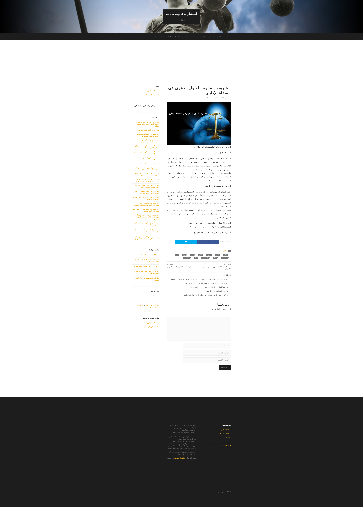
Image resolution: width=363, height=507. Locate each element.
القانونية (200, 255)
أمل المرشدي (216, 97)
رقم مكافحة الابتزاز (177, 36)
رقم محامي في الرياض (152, 94)
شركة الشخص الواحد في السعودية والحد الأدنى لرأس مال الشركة (205, 295)
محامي (227, 36)
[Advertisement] (181, 62)
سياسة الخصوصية (179, 458)
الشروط (209, 255)
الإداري (225, 255)
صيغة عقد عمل (226, 430)
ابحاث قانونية (192, 36)
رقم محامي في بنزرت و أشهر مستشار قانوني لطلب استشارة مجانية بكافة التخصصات (147, 231)
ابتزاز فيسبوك (226, 445)
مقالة (195, 257)
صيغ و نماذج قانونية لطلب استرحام (148, 130)
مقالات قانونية (223, 251)
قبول (184, 255)
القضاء (191, 255)
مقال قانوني (224, 257)
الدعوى (217, 255)
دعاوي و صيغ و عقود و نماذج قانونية (210, 36)
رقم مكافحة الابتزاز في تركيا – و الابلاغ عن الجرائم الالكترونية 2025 (204, 283)
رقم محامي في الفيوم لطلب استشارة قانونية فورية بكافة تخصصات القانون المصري (147, 217)
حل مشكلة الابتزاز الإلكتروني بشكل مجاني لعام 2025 (209, 287)
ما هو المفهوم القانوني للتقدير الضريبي (180, 266)
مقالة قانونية (187, 257)
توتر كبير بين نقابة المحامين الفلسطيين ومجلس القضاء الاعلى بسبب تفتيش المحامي (198, 279)
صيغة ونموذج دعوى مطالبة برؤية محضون (146, 266)
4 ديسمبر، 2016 (226, 97)
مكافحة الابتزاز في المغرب (151, 326)
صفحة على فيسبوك (161, 36)
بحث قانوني (227, 437)
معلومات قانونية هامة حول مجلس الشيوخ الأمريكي (217, 267)
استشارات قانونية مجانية (181, 13)
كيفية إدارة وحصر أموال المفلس (149, 254)
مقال (177, 255)
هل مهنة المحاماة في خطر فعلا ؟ (216, 291)
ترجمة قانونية (226, 441)
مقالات (214, 257)
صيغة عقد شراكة (225, 434)
